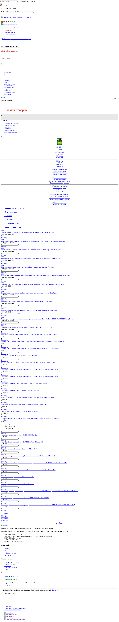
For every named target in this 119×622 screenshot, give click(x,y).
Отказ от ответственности (12, 610)
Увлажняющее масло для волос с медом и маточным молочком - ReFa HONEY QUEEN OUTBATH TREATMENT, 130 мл (39, 491)
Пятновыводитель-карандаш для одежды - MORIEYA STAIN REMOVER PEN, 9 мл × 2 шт (29, 397)
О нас (6, 89)
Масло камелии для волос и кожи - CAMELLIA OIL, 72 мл (19, 435)
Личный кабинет (10, 32)
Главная (6, 80)
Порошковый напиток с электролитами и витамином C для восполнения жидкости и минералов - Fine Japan (35, 275)
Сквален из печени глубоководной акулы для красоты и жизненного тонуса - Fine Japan (29, 293)
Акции (3, 97)
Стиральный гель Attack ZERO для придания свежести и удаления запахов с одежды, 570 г (30, 348)
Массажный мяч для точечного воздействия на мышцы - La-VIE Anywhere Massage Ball (28, 456)
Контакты (7, 94)
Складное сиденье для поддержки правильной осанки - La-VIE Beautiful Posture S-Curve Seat (30, 418)
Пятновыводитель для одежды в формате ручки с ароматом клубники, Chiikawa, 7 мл (28, 362)
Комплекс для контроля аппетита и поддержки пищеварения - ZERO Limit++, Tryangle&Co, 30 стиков (33, 241)
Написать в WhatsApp (10, 24)
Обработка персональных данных (15, 608)
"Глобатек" (55, 590)
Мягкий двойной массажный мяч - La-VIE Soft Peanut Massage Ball (22, 442)
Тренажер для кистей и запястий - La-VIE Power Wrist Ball (19, 411)
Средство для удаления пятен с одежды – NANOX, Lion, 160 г (20, 390)
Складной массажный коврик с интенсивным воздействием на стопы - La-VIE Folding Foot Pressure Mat (34, 463)
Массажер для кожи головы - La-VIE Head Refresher (17, 484)
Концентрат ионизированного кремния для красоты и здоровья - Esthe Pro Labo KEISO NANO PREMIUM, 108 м (37, 319)
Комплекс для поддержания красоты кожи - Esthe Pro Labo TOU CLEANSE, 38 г (26, 327)
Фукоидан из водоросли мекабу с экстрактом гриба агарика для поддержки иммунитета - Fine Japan (32, 284)
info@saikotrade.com (9, 51)
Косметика (7, 128)
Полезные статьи (9, 92)
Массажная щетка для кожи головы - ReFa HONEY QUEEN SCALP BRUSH (25, 498)
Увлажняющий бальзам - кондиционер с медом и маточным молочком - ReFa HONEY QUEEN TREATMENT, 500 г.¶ (38, 505)
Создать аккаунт (9, 35)
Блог (5, 550)
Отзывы (7, 90)
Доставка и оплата (10, 84)
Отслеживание (9, 87)
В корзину (4, 238)
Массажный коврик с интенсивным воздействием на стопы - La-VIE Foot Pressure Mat (28, 470)
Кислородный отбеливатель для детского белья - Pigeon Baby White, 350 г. (24, 404)
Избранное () (8, 30)
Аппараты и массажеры (12, 123)
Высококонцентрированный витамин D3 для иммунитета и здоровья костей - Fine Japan (29, 310)
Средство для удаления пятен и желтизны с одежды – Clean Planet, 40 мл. (24, 383)
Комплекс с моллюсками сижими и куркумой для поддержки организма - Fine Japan (27, 267)
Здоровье (7, 127)
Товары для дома (9, 130)
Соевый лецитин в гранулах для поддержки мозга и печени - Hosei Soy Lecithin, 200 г (28, 232)
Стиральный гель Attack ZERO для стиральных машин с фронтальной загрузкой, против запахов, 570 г (33, 341)
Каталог (7, 82)
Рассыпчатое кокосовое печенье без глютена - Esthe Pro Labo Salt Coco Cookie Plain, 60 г (29, 334)
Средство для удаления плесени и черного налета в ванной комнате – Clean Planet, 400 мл (29, 369)
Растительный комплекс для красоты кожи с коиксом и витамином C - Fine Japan (26, 301)
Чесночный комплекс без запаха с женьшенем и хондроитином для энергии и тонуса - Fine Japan (31, 258)
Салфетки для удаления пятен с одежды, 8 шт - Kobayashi (19, 355)
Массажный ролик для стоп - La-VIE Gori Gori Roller (17, 477)
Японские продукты (10, 132)
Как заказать (8, 85)
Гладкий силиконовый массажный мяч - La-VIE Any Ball (19, 449)
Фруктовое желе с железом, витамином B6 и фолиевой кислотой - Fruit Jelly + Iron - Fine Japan (31, 250)
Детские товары (9, 125)
